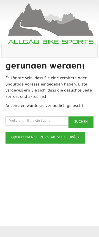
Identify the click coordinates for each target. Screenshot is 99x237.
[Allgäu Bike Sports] (51, 23)
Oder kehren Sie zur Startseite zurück (45, 138)
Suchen (81, 122)
